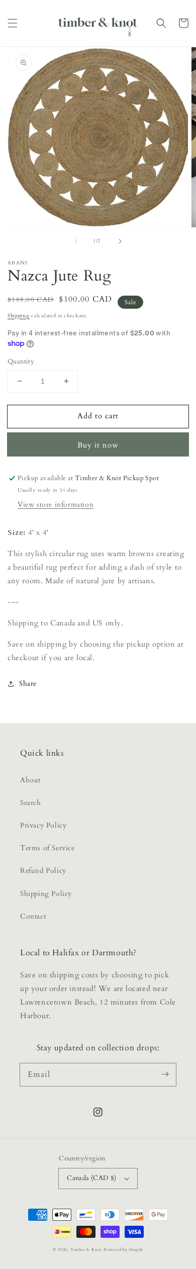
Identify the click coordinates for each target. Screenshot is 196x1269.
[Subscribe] (165, 1074)
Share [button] (28, 683)
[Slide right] (120, 241)
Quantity (21, 361)
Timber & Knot (86, 1249)
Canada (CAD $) (92, 1178)
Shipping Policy (46, 893)
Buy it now (98, 445)
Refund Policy (43, 870)
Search (30, 802)
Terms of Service (47, 848)
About (30, 780)
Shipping (19, 315)
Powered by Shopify (123, 1249)
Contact (33, 916)
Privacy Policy (43, 825)
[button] (13, 23)
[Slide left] (76, 241)
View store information (55, 504)
